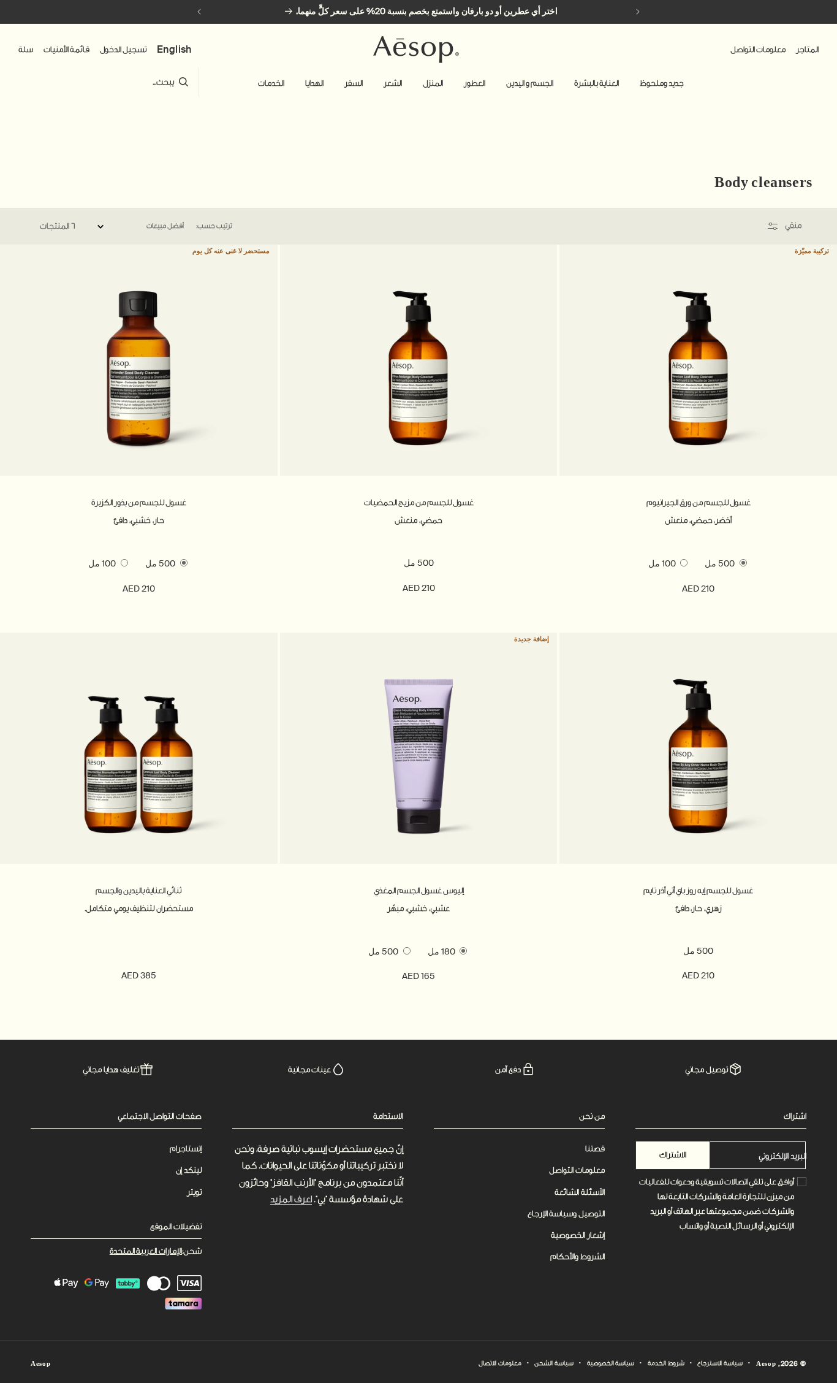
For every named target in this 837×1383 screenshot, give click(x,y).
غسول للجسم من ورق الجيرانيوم (698, 502)
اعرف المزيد (291, 1199)
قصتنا (595, 1148)
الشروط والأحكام (577, 1256)
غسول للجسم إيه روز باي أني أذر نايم (698, 890)
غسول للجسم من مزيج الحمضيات (419, 502)
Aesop (766, 1364)
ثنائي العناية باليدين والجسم (138, 890)
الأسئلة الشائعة (580, 1192)
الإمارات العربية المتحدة (146, 1250)
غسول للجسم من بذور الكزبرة (138, 502)
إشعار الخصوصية (578, 1235)
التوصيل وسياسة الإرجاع (566, 1213)
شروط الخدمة (666, 1363)
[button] (661, 83)
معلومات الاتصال (500, 1363)
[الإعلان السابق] (637, 11)
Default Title (138, 950)
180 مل (441, 951)
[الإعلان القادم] (199, 11)
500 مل (720, 563)
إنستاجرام (186, 1148)
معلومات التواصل (577, 1170)
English (174, 49)
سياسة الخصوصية (611, 1363)
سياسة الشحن (554, 1363)
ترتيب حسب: (214, 226)
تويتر (194, 1192)
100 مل (662, 563)
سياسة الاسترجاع (720, 1363)
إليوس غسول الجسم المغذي (419, 890)
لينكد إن (189, 1170)
